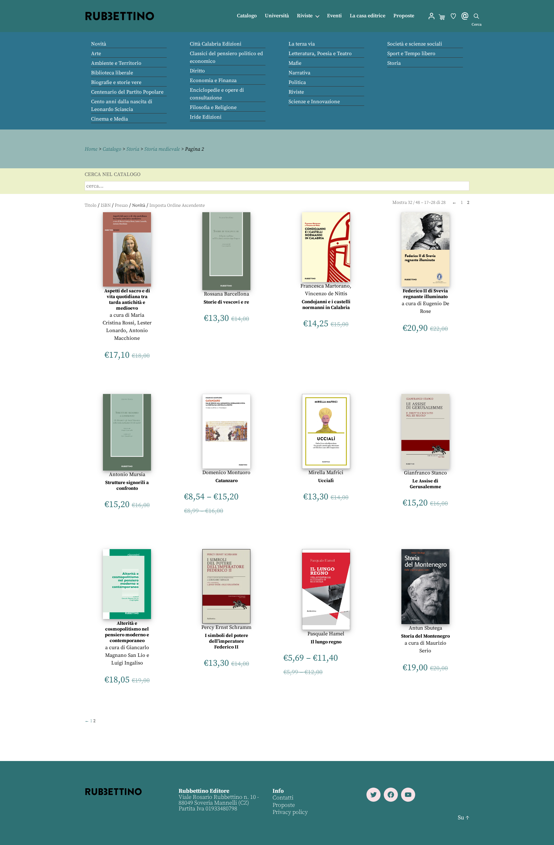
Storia (394, 63)
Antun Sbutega (425, 628)
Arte (96, 53)
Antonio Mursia (127, 474)
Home (91, 149)
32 (410, 202)
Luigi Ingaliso (127, 663)
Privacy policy (290, 812)
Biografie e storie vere (116, 82)
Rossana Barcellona (226, 294)
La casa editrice (367, 16)
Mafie (295, 63)
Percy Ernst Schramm (226, 627)
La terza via (302, 44)
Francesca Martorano (325, 286)
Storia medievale (162, 149)
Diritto (197, 71)
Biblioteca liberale (112, 73)
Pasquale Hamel (325, 634)
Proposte (403, 16)
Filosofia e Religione (213, 107)
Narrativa (299, 73)
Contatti (283, 797)
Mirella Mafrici (325, 472)
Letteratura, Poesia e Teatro (320, 53)
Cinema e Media (109, 119)
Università (277, 16)
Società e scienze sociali (414, 44)
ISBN (106, 205)
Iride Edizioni (206, 117)
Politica (297, 82)
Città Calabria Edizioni (215, 44)
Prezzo (121, 205)
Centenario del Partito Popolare (127, 92)
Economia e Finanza (213, 80)
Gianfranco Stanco (425, 473)
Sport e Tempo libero (411, 53)
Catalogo (247, 16)
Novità (98, 44)
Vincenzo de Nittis (326, 293)
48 (418, 202)
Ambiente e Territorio (116, 63)
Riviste (305, 16)
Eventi (334, 16)
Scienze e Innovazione (314, 101)
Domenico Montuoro (226, 472)
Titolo (91, 205)
